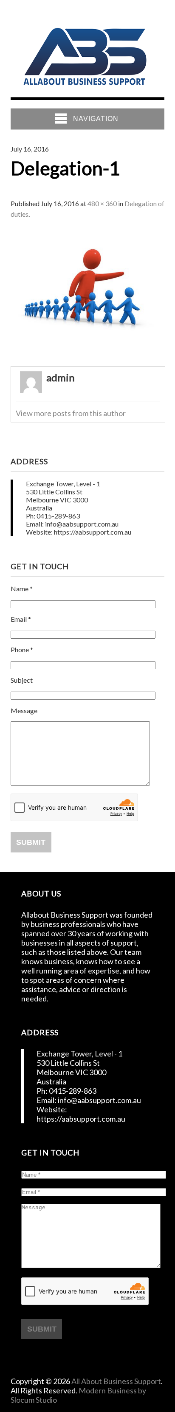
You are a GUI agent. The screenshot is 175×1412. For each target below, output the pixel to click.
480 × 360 (102, 203)
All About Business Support (116, 1381)
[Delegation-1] (88, 345)
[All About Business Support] (85, 88)
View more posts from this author (71, 413)
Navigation (96, 118)
